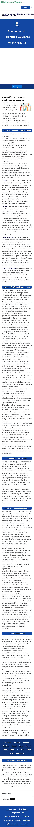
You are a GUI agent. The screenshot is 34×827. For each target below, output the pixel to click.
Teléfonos (23, 809)
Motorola (26, 742)
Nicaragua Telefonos (13, 2)
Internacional (13, 824)
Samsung (7, 742)
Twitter (7, 799)
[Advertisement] (17, 66)
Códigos (26, 816)
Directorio (9, 820)
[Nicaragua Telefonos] (31, 7)
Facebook (7, 793)
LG (17, 750)
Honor (5, 750)
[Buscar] (23, 7)
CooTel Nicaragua (8, 237)
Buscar (26, 7)
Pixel (11, 753)
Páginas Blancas (18, 813)
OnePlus (6, 746)
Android (21, 753)
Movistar (5, 207)
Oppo (12, 750)
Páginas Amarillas (12, 816)
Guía (19, 820)
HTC (22, 750)
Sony (21, 746)
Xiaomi (14, 746)
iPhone (17, 742)
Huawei (28, 746)
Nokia (29, 750)
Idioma (27, 820)
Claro (4, 180)
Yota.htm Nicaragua (9, 268)
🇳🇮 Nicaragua (11, 809)
